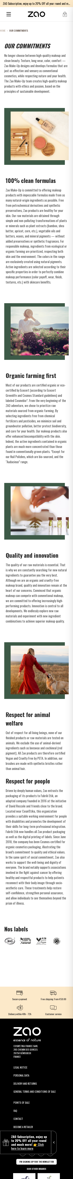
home (2, 30)
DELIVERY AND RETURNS (25, 1083)
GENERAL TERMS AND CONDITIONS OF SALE (34, 1091)
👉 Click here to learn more (27, 1146)
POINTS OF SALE (21, 1102)
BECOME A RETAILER (23, 1127)
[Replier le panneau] (54, 1142)
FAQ (15, 1111)
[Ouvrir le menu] (9, 14)
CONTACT (18, 1119)
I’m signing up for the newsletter (36, 1161)
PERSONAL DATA (21, 1075)
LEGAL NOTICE (20, 1067)
